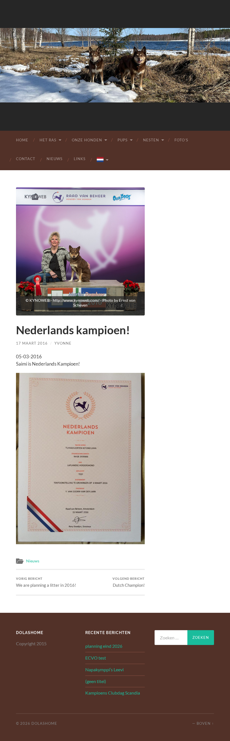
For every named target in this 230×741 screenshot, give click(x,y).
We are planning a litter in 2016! (46, 582)
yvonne (63, 343)
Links (80, 158)
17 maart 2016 (32, 343)
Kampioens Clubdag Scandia (112, 692)
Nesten (151, 140)
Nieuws (55, 158)
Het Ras (48, 140)
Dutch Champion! (128, 582)
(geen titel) (95, 681)
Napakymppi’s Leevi (104, 669)
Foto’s (181, 140)
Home (22, 140)
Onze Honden (87, 140)
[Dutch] (102, 159)
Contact (25, 158)
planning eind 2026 (103, 646)
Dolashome (44, 723)
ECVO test (95, 657)
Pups (123, 140)
